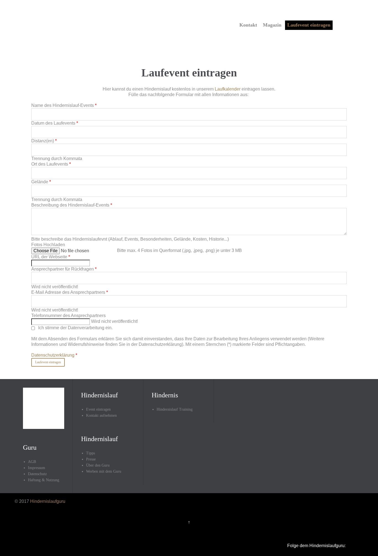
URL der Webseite (50, 256)
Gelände (41, 181)
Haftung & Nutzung (43, 480)
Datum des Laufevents (54, 123)
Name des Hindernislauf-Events (64, 105)
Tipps (90, 453)
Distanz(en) (44, 140)
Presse (91, 459)
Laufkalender (227, 89)
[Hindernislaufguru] (80, 24)
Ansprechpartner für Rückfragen (64, 269)
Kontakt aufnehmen (101, 415)
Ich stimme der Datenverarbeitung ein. (177, 341)
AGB (32, 462)
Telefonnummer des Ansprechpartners (68, 315)
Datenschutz (37, 474)
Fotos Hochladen (48, 244)
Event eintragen (98, 409)
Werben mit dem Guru (103, 471)
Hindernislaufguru (47, 501)
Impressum (36, 468)
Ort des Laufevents (51, 164)
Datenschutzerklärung (53, 355)
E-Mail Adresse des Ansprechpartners (69, 292)
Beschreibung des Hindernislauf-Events (71, 205)
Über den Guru (98, 465)
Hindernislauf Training (175, 409)
